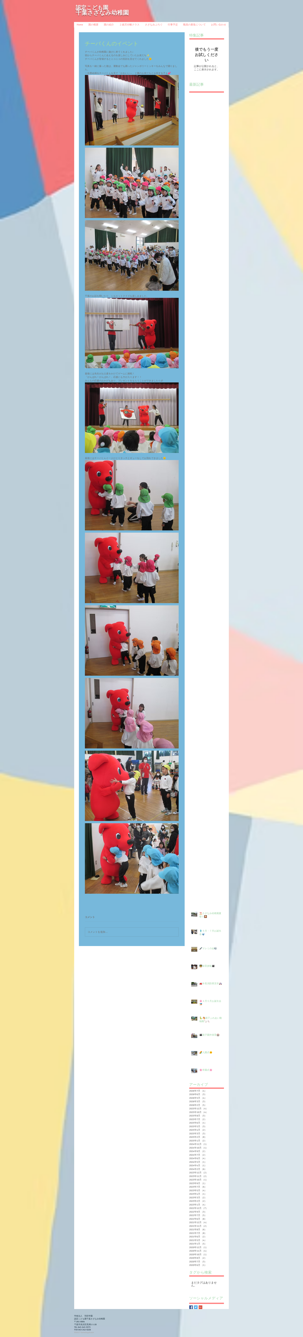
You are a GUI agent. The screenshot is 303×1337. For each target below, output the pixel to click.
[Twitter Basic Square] (196, 1307)
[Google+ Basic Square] (200, 1307)
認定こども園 (92, 7)
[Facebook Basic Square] (191, 1307)
